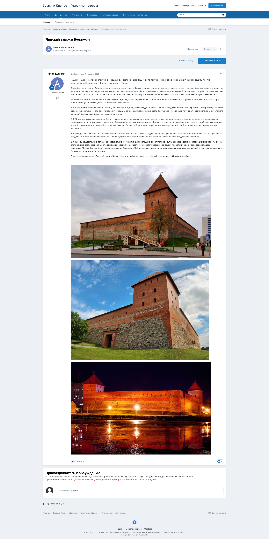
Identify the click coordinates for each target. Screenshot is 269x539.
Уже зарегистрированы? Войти (189, 6)
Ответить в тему (212, 60)
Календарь (92, 15)
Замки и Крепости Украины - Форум (70, 5)
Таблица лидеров (110, 15)
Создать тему (186, 60)
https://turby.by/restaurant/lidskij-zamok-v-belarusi (168, 156)
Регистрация (217, 5)
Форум (46, 22)
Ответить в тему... (70, 490)
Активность (77, 15)
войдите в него (153, 476)
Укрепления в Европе (80, 50)
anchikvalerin (67, 47)
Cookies (148, 529)
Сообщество (61, 15)
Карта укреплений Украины (135, 15)
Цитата (80, 461)
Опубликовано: (85, 74)
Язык (119, 529)
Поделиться (192, 49)
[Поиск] (223, 15)
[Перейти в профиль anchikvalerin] (49, 49)
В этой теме (211, 15)
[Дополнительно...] (221, 74)
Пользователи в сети (64, 22)
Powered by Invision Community (134, 535)
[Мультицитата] (73, 461)
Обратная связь (134, 529)
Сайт (47, 15)
